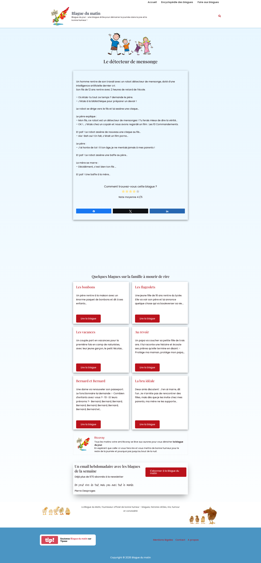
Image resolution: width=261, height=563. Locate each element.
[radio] (123, 192)
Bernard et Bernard (90, 381)
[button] (219, 16)
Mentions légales (163, 540)
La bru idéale (145, 381)
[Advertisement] (130, 245)
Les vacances (85, 332)
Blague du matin (86, 13)
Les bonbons (85, 287)
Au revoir (142, 332)
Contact (180, 540)
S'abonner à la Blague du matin (164, 472)
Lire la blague (88, 318)
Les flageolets (145, 287)
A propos (193, 540)
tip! (49, 540)
